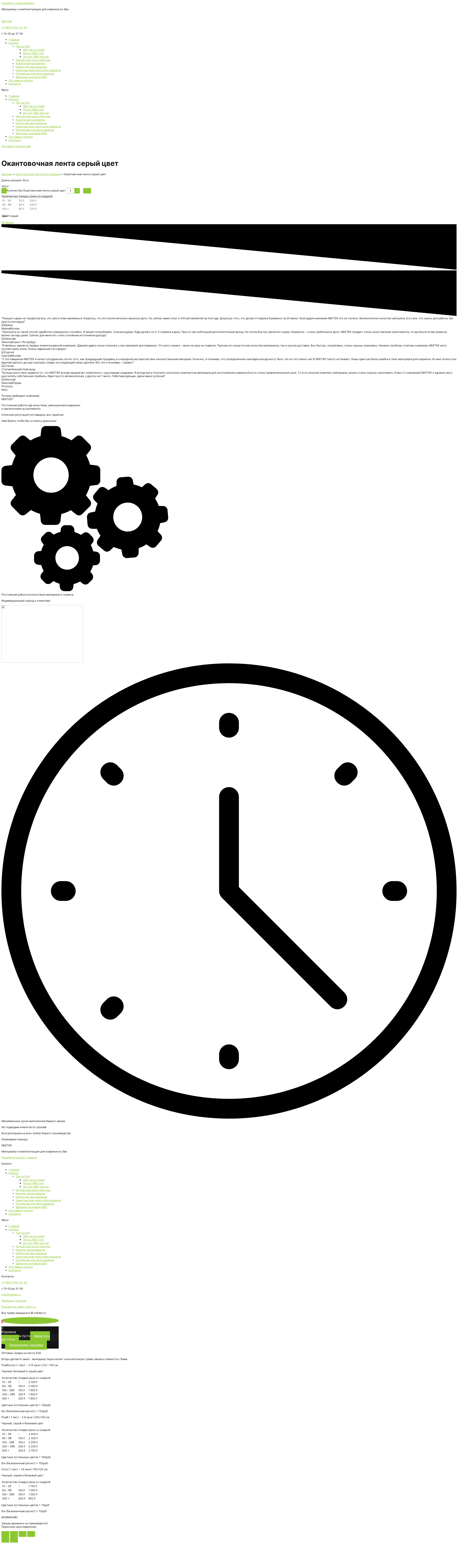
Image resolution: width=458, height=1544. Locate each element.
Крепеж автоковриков (30, 63)
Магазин (6, 174)
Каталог (14, 43)
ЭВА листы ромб (34, 50)
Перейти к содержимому (17, 3)
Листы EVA (23, 46)
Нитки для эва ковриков (31, 67)
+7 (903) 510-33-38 (14, 27)
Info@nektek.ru (11, 1294)
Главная (14, 39)
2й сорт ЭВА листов (36, 56)
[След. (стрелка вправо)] (14, 1540)
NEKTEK (6, 21)
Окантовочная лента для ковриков (38, 70)
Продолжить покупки (26, 1345)
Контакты (15, 84)
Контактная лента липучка (33, 60)
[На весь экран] (22, 1534)
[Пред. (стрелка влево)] (5, 1540)
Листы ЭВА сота (33, 53)
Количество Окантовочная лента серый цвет (36, 190)
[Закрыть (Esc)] (5, 1534)
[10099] (87, 190)
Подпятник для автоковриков (35, 73)
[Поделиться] (14, 1534)
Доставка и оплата (21, 80)
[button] (229, 90)
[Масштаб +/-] (31, 1534)
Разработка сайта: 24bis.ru (18, 1306)
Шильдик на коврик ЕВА (31, 77)
